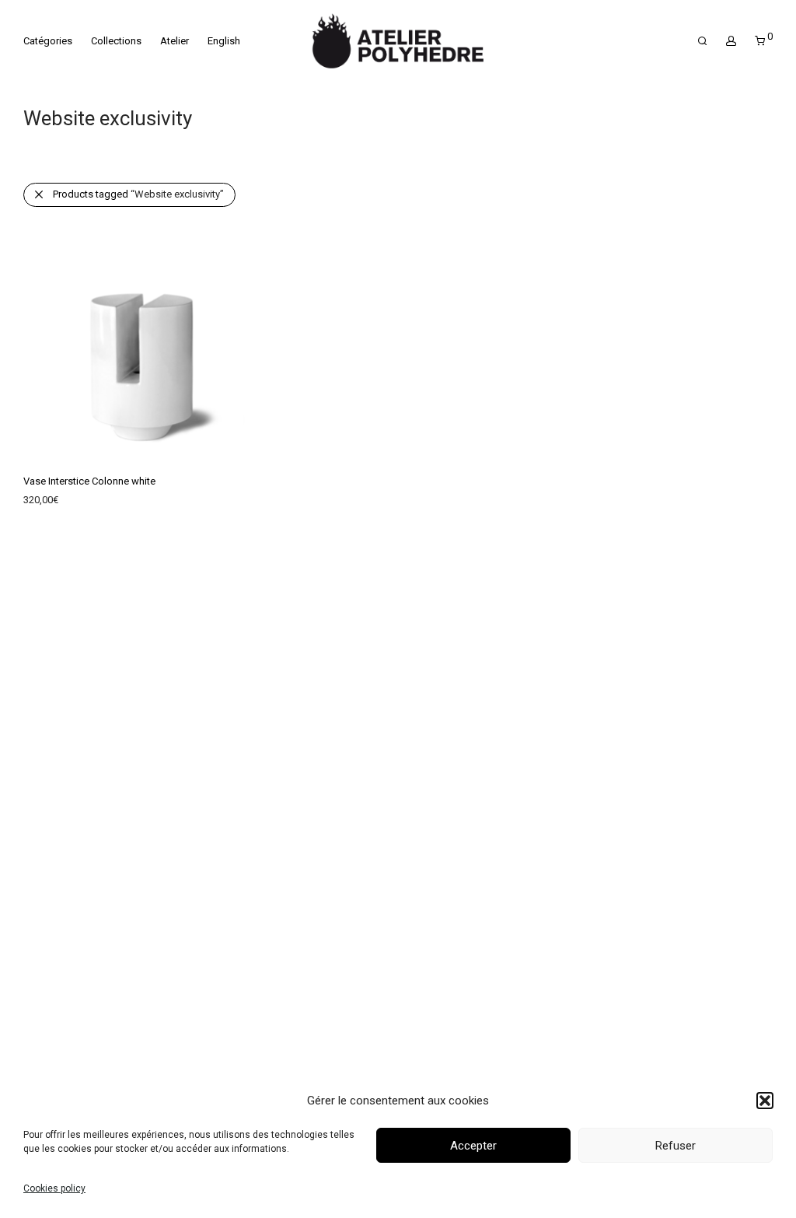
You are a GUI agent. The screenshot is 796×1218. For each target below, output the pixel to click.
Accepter (473, 1146)
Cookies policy (54, 1188)
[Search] (702, 41)
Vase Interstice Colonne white (89, 481)
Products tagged (138, 194)
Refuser (675, 1146)
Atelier (174, 41)
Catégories (47, 41)
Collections (116, 41)
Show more (41, 503)
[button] (765, 1100)
